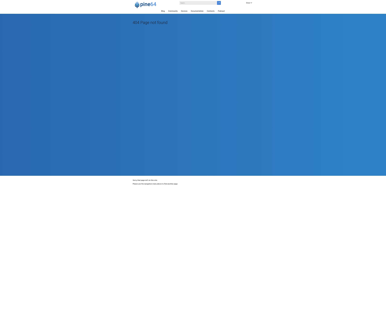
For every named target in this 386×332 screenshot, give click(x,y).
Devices (184, 11)
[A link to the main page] (152, 4)
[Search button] (219, 3)
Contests (211, 11)
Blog (163, 11)
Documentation (197, 11)
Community (173, 11)
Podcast (221, 11)
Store (248, 3)
